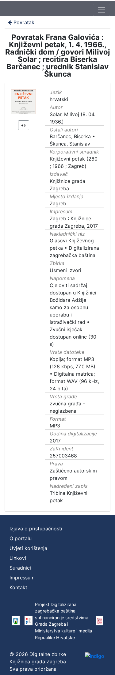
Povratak (23, 22)
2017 (55, 441)
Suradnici (20, 568)
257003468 (63, 456)
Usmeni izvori (65, 270)
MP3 (55, 426)
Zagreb (58, 203)
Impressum (22, 578)
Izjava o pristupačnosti (36, 528)
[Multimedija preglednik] (23, 125)
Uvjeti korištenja (28, 548)
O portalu (21, 538)
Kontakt (18, 587)
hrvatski (59, 99)
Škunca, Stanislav (70, 144)
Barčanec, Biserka (70, 136)
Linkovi (18, 558)
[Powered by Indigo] (94, 655)
